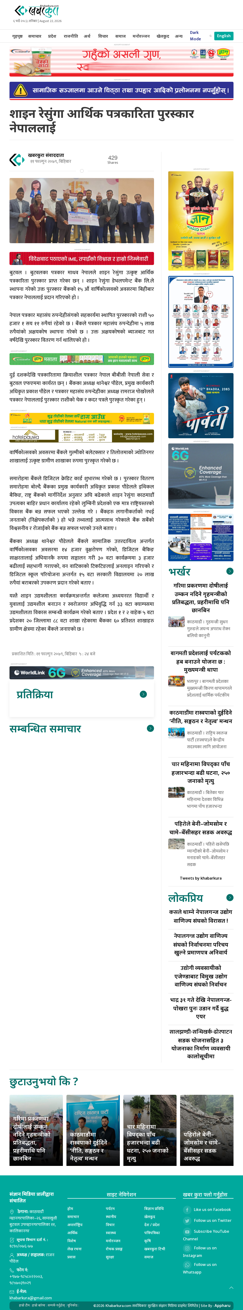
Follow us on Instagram (200, 1251)
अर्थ (87, 36)
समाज (120, 36)
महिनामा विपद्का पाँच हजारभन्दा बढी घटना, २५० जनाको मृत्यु (201, 772)
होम (70, 1208)
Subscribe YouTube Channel (206, 1235)
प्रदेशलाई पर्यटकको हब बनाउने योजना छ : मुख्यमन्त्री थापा (201, 661)
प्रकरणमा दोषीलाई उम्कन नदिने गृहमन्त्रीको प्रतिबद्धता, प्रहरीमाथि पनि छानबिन (200, 597)
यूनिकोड (72, 1305)
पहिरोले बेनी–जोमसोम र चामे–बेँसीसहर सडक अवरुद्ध (202, 1146)
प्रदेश (52, 36)
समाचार (34, 36)
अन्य (178, 36)
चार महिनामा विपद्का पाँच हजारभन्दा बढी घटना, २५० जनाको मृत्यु (147, 1142)
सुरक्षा (110, 1257)
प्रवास (71, 1257)
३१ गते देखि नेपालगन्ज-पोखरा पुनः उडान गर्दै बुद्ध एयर (201, 1008)
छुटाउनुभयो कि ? (43, 1081)
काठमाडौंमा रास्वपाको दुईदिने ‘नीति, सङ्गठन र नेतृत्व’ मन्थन (88, 1146)
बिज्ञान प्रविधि (154, 1208)
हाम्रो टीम (24, 1305)
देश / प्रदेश (152, 1224)
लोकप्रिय (185, 897)
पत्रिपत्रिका (152, 1232)
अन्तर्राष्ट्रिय (75, 1224)
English (224, 36)
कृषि (147, 1240)
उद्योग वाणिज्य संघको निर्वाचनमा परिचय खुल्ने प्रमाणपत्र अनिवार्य (200, 944)
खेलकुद (163, 36)
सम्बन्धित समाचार (45, 728)
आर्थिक (72, 1232)
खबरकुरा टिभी (154, 1248)
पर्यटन (110, 1208)
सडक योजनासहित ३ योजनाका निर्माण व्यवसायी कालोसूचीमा (200, 1043)
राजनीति (71, 36)
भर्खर (179, 571)
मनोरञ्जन (141, 36)
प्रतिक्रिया (35, 694)
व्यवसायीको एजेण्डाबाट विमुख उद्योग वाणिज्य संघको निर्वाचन (200, 976)
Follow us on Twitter (213, 1220)
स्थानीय (111, 1216)
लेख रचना (74, 1248)
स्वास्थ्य (111, 1232)
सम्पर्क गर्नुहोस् (56, 1305)
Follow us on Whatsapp (200, 1268)
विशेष (71, 1240)
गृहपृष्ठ (17, 36)
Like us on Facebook (212, 1209)
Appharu (222, 1305)
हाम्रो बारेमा (38, 1305)
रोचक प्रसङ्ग (114, 1248)
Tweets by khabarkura (201, 878)
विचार (103, 36)
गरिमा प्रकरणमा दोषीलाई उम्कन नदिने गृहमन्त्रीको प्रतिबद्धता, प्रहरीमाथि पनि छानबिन (31, 1138)
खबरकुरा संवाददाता (46, 155)
